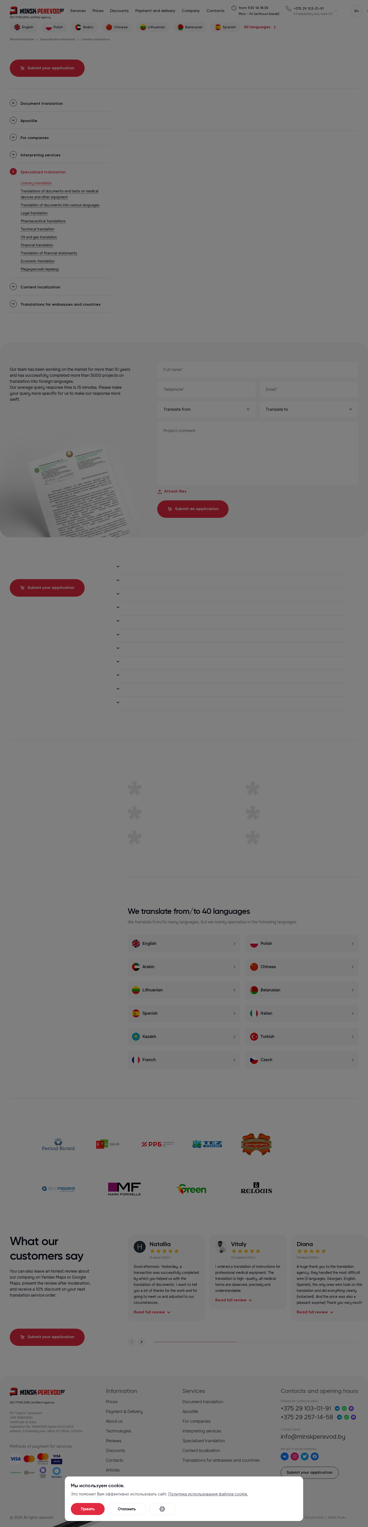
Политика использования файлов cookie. (208, 1494)
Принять (88, 1509)
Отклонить (127, 1509)
